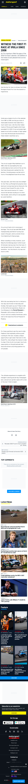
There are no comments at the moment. (14, 464)
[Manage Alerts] (16, 435)
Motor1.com (14, 743)
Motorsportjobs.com (14, 745)
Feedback (14, 759)
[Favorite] (20, 63)
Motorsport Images (9, 220)
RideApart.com (14, 753)
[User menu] (24, 2)
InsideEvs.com (14, 740)
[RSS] (22, 731)
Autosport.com (14, 748)
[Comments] (24, 63)
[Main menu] (3, 2)
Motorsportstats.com (14, 750)
